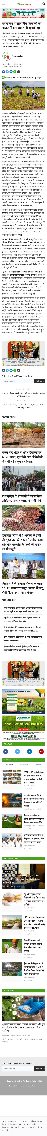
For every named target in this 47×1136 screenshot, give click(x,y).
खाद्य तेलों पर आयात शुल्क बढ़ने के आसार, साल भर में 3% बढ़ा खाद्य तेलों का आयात (22, 1024)
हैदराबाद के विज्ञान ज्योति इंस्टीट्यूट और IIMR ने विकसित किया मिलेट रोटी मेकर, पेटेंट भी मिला (34, 966)
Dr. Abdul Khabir (29, 952)
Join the (23, 77)
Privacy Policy (31, 1084)
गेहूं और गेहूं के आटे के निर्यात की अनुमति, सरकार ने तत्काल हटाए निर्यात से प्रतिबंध (34, 897)
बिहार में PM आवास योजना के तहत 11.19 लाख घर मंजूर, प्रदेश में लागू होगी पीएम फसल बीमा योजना (22, 587)
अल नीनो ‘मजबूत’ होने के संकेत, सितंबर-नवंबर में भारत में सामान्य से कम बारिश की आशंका (34, 798)
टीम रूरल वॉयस (17, 56)
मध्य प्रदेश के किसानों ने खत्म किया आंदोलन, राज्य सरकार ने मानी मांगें (22, 497)
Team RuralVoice (29, 784)
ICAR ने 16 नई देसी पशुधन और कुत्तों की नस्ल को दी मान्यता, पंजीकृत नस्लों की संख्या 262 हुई (34, 775)
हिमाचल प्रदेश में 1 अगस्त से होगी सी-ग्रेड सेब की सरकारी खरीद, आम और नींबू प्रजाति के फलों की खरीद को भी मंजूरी (22, 541)
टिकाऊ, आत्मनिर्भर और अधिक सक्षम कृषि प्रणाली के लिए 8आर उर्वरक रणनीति (34, 817)
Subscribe (40, 380)
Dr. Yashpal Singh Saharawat (33, 824)
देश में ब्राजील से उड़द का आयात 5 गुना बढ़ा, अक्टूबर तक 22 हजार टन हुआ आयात (23, 405)
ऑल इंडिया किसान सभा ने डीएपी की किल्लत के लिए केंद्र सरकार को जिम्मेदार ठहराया (23, 393)
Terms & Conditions (16, 1084)
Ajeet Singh (28, 807)
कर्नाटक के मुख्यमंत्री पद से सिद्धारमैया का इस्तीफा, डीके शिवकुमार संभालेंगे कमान (34, 836)
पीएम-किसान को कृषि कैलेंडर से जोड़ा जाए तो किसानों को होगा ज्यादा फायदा (33, 943)
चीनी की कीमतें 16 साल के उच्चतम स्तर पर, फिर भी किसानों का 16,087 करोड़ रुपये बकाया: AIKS (34, 920)
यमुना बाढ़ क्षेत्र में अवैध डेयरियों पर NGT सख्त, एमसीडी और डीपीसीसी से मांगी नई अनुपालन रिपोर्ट (22, 456)
